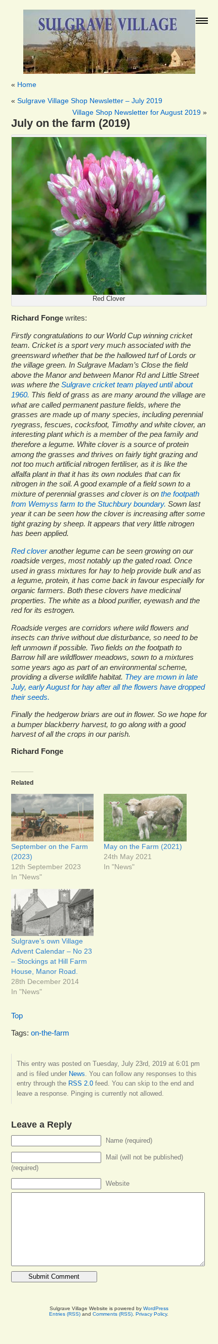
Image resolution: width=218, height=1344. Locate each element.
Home (26, 84)
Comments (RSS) (113, 1314)
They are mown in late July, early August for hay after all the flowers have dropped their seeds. (108, 687)
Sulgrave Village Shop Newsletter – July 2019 (89, 101)
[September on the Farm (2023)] (52, 817)
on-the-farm (50, 1033)
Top (17, 1016)
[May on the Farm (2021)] (145, 817)
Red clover (29, 551)
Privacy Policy (151, 1314)
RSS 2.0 (80, 1083)
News (77, 1074)
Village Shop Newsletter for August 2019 (136, 112)
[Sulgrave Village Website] (109, 37)
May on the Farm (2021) (143, 846)
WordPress (155, 1308)
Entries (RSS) (64, 1314)
